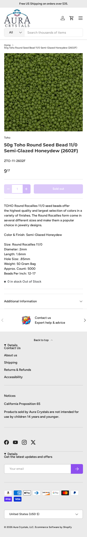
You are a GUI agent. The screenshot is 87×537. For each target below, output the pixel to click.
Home (7, 45)
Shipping (10, 362)
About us (10, 355)
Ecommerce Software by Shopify (53, 527)
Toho (7, 137)
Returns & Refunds (17, 370)
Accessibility (13, 377)
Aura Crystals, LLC (23, 527)
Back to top (41, 340)
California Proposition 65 (22, 404)
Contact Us (12, 348)
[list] (43, 92)
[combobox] (43, 32)
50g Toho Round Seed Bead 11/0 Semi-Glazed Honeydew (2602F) (40, 48)
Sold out (58, 189)
